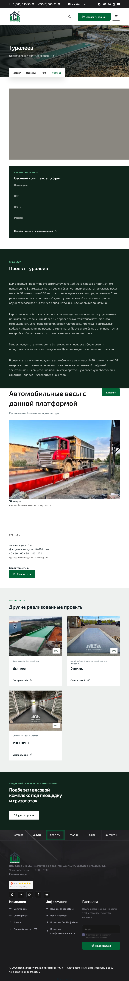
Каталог (111, 392)
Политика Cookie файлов (64, 922)
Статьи (74, 835)
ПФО (43, 72)
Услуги (37, 835)
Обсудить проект (24, 815)
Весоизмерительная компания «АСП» (41, 967)
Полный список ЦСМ (25, 929)
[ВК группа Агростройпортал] (104, 4)
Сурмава (77, 668)
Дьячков (19, 668)
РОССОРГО (21, 743)
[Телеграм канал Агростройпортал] (99, 4)
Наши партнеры (59, 915)
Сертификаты (21, 915)
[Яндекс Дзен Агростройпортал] (114, 4)
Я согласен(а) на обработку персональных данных (98, 936)
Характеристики (19, 567)
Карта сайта (64, 978)
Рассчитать (24, 573)
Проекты (31, 72)
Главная (17, 72)
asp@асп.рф (79, 4)
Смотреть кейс (20, 680)
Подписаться (103, 945)
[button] (17, 125)
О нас (92, 835)
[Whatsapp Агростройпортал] (109, 4)
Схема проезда (18, 873)
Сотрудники (20, 908)
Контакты (111, 835)
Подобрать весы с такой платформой (33, 230)
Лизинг (18, 922)
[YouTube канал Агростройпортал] (118, 4)
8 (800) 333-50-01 (23, 4)
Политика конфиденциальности (62, 931)
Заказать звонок (96, 16)
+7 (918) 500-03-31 (49, 4)
